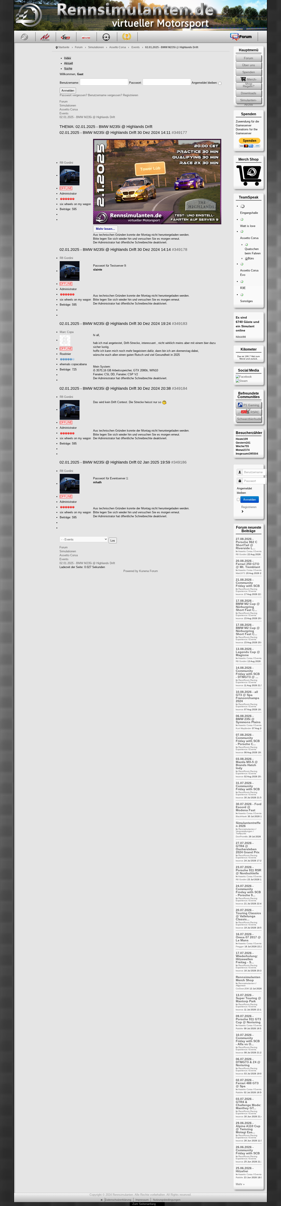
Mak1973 (240, 573)
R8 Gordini (66, 162)
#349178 (179, 249)
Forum (79, 47)
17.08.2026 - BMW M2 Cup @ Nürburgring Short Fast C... (248, 605)
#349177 (179, 132)
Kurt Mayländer (243, 728)
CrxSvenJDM (242, 988)
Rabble (239, 1028)
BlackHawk (241, 816)
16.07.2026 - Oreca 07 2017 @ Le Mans (248, 937)
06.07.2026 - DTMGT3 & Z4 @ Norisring (248, 1062)
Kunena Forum (148, 571)
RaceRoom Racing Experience (246, 590)
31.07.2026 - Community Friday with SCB (248, 786)
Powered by (130, 571)
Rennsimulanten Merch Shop (248, 978)
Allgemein (241, 985)
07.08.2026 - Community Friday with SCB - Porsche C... (248, 739)
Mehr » (240, 1184)
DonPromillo (242, 836)
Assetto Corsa (117, 47)
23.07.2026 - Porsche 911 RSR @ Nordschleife (248, 870)
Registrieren (130, 95)
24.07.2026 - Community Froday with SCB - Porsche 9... (248, 890)
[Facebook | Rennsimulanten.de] (244, 376)
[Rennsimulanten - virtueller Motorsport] (28, 15)
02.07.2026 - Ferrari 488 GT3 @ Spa (247, 1083)
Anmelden (249, 499)
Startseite (63, 47)
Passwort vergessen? (73, 95)
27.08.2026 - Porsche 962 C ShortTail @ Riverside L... (246, 543)
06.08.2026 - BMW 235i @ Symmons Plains (248, 719)
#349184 (179, 388)
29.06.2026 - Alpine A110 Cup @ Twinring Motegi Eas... (248, 1127)
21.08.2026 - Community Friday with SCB (248, 583)
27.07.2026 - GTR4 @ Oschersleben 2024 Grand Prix (247, 847)
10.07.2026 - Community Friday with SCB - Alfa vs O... (248, 1039)
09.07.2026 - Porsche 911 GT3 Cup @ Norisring (248, 1019)
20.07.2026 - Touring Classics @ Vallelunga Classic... (248, 914)
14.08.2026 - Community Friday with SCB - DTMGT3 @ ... (248, 672)
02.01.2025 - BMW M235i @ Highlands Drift (87, 117)
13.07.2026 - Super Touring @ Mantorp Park (248, 998)
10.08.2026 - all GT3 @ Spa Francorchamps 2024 (247, 696)
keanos (239, 594)
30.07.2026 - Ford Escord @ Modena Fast (248, 807)
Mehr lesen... (105, 228)
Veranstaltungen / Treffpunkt (245, 832)
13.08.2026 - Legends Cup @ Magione (248, 652)
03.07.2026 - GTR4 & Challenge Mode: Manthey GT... (248, 1103)
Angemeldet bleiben (244, 490)
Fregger (240, 946)
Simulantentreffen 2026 (248, 824)
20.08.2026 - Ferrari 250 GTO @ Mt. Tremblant (248, 564)
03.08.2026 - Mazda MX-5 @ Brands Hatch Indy (247, 763)
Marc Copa (67, 332)
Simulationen (96, 47)
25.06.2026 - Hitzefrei (245, 1169)
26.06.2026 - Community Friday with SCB (248, 1150)
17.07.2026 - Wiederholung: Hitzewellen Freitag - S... (247, 957)
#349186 (179, 462)
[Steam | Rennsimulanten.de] (242, 380)
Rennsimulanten (246, 829)
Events (135, 47)
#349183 (179, 323)
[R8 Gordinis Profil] (69, 175)
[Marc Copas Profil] (65, 340)
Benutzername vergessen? (105, 95)
